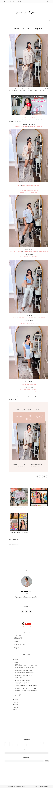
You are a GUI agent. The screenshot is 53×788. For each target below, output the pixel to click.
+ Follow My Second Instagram (19, 644)
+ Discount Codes (16, 641)
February (17, 694)
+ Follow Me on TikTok (17, 635)
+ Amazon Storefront (17, 640)
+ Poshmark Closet (17, 643)
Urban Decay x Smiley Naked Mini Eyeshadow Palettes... (26, 690)
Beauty (19, 1)
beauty (17, 742)
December (17, 660)
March (16, 664)
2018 (15, 704)
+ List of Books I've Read (18, 648)
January (17, 695)
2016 (15, 707)
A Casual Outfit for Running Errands (22, 692)
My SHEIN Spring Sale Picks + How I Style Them (24, 667)
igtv (45, 742)
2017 (15, 706)
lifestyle (15, 745)
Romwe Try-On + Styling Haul (21, 673)
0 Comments (32, 32)
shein (25, 745)
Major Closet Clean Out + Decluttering (39, 508)
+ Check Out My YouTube (18, 637)
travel (40, 745)
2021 (15, 699)
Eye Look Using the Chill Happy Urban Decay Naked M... (26, 685)
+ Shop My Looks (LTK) (17, 638)
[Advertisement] (26, 723)
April (16, 662)
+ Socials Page (16, 647)
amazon (12, 742)
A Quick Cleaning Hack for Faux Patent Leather (24, 672)
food (26, 742)
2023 (15, 659)
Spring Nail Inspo (18, 677)
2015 (15, 709)
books (22, 742)
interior (6, 745)
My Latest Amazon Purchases (21, 683)
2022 (15, 697)
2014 (15, 711)
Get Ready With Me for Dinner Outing (22, 680)
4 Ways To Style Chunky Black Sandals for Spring (25, 669)
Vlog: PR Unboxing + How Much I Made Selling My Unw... (26, 665)
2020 (15, 701)
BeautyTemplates (44, 786)
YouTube (7, 742)
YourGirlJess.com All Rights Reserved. (17, 786)
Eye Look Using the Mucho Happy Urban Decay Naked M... (27, 687)
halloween (31, 742)
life (11, 745)
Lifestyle (12, 4)
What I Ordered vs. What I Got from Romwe (23, 675)
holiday (41, 742)
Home (4, 1)
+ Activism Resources (17, 645)
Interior (6, 4)
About (9, 1)
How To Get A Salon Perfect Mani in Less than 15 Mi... (26, 688)
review (20, 745)
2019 (15, 702)
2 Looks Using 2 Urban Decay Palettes (19, 532)
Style (14, 1)
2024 (15, 657)
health (36, 742)
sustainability (34, 745)
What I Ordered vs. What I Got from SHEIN (18, 508)
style (29, 745)
